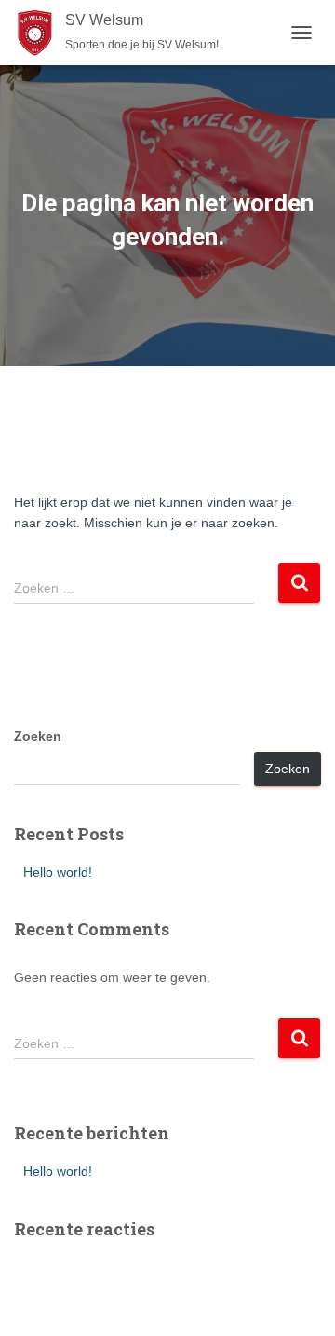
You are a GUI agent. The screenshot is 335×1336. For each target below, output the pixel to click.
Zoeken (37, 736)
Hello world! (57, 872)
